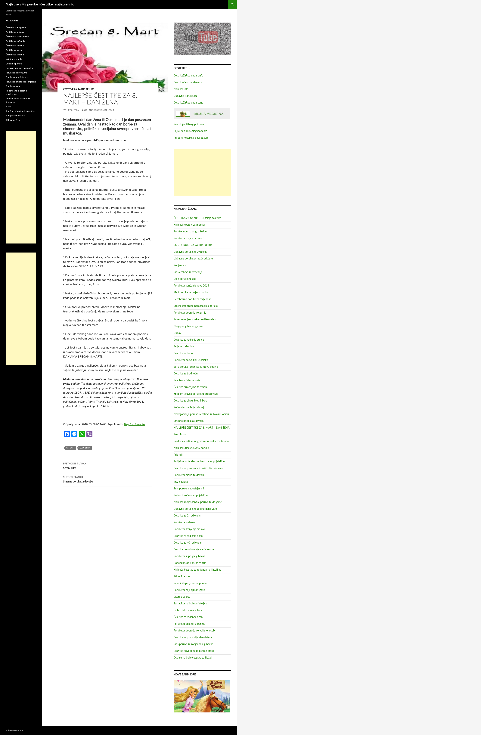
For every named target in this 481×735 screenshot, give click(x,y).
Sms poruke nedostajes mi (189, 488)
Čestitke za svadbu (15, 55)
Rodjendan (180, 265)
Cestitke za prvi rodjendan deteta (193, 637)
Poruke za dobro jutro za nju (190, 313)
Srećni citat (74, 466)
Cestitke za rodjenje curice (189, 340)
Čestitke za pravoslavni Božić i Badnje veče (198, 468)
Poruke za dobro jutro (16, 73)
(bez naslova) (181, 482)
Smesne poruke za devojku (78, 479)
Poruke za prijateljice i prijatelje (21, 82)
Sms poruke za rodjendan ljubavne (193, 644)
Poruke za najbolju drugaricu (190, 590)
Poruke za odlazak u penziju (189, 624)
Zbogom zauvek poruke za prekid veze (196, 394)
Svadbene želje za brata (187, 380)
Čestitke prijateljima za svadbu (191, 387)
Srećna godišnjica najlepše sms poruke (196, 306)
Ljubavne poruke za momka (19, 68)
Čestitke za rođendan (16, 41)
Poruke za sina (13, 86)
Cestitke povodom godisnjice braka (194, 651)
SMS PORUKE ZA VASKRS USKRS (193, 245)
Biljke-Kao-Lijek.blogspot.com (190, 131)
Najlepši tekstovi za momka (189, 225)
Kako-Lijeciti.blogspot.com (189, 124)
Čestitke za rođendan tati (188, 617)
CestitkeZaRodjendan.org (188, 102)
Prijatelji (178, 455)
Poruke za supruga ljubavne (189, 556)
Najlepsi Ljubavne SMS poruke (191, 448)
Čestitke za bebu (183, 353)
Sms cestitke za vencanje (188, 272)
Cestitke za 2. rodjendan (187, 515)
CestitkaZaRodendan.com (188, 82)
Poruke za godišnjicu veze (18, 77)
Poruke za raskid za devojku (189, 475)
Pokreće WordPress (15, 730)
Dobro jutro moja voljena (188, 610)
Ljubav (177, 333)
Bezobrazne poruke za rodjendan (192, 299)
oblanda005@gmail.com (99, 110)
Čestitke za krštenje (15, 32)
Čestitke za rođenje (15, 46)
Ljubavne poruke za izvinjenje (190, 252)
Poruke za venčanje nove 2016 (191, 285)
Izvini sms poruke (14, 59)
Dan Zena (85, 448)
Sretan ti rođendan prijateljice (191, 495)
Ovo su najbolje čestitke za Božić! (193, 657)
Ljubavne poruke (14, 64)
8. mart (70, 448)
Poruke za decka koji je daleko (191, 360)
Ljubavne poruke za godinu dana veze (195, 509)
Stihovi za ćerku (13, 120)
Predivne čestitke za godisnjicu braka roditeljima (201, 441)
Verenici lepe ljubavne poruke (190, 583)
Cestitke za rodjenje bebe (188, 536)
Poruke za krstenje (184, 522)
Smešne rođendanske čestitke (20, 111)
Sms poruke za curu (15, 115)
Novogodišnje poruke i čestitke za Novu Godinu (201, 414)
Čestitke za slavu (14, 50)
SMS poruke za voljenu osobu (191, 292)
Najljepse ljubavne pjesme (188, 326)
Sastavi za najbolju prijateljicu (190, 603)
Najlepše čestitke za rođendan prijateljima (197, 570)
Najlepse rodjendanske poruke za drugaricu (198, 502)
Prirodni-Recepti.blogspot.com (191, 138)
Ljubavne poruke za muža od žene (193, 258)
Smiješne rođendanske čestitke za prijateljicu (199, 461)
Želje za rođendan (184, 346)
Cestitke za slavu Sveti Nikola (190, 400)
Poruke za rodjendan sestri (189, 238)
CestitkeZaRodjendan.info (188, 75)
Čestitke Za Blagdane (16, 27)
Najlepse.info (181, 89)
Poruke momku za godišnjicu (190, 231)
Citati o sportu (182, 597)
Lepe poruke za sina (185, 279)
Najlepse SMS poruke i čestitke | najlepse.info (40, 4)
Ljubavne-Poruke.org (185, 96)
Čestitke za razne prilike (78, 89)
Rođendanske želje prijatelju (189, 407)
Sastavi (9, 106)
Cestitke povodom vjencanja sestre (194, 549)
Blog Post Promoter (134, 424)
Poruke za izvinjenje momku (190, 529)
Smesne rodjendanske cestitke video (195, 319)
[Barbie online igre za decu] (202, 696)
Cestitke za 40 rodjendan (188, 542)
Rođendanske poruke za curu (190, 563)
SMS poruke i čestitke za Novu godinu (196, 367)
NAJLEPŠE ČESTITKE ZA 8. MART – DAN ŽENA (201, 427)
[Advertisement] (202, 172)
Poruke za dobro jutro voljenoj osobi (194, 630)
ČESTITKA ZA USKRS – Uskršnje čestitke (197, 218)
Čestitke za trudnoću (186, 373)
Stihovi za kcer (182, 576)
